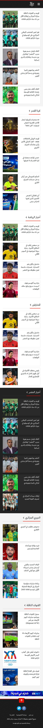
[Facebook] (24, 708)
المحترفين (36, 305)
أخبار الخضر (34, 392)
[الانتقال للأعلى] (21, 700)
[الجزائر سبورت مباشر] (32, 4)
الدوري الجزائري (32, 517)
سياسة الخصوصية (21, 715)
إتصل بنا (12, 715)
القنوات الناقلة (33, 605)
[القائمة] (38, 4)
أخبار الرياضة (33, 217)
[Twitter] (19, 708)
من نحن (31, 715)
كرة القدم (35, 111)
